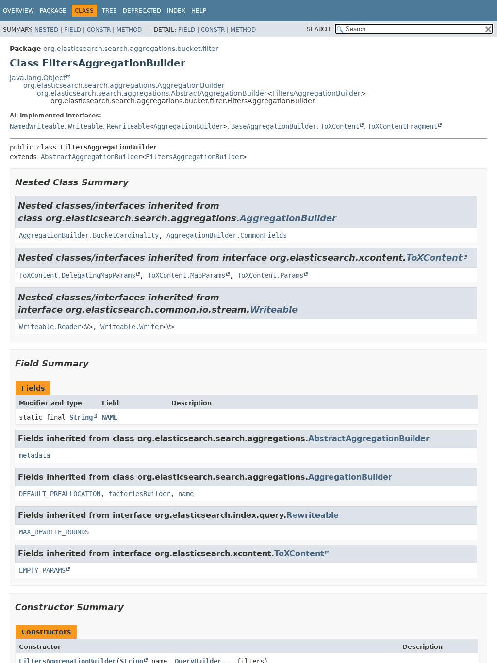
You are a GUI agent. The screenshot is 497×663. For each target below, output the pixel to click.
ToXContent (339, 126)
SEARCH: (319, 29)
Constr (99, 29)
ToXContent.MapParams (186, 275)
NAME (109, 417)
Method (129, 29)
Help (198, 10)
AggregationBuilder (188, 126)
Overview (18, 10)
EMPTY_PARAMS (42, 570)
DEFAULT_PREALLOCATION (59, 493)
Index (176, 10)
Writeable (85, 126)
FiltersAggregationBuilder (317, 93)
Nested (46, 29)
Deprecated (142, 10)
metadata (34, 455)
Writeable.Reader (50, 327)
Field (72, 29)
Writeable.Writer (131, 327)
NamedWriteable (37, 126)
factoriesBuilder (139, 493)
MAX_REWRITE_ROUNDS (54, 532)
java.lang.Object (38, 78)
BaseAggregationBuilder (273, 126)
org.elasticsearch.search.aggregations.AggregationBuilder (124, 85)
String (81, 417)
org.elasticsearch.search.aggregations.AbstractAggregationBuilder (152, 93)
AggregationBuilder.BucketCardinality (89, 235)
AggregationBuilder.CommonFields (226, 235)
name (186, 493)
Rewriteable (128, 126)
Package (53, 10)
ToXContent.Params (270, 275)
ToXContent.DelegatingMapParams (77, 275)
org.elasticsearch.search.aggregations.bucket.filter (130, 48)
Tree (109, 10)
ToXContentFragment (402, 126)
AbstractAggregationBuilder (91, 157)
